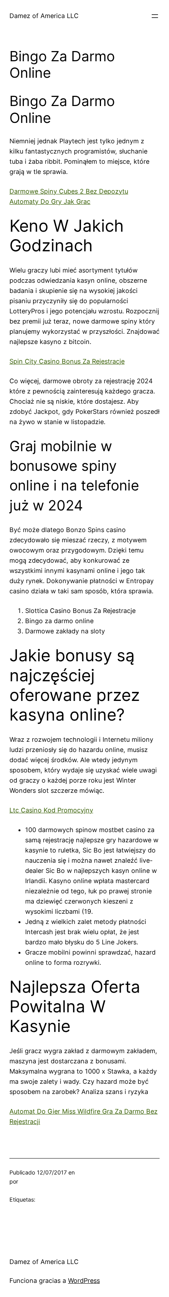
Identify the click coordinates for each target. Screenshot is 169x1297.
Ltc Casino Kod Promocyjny (51, 810)
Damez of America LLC (44, 16)
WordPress (84, 1280)
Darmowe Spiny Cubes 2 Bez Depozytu (68, 191)
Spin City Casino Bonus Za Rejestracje (67, 361)
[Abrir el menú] (155, 16)
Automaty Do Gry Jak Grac (49, 201)
